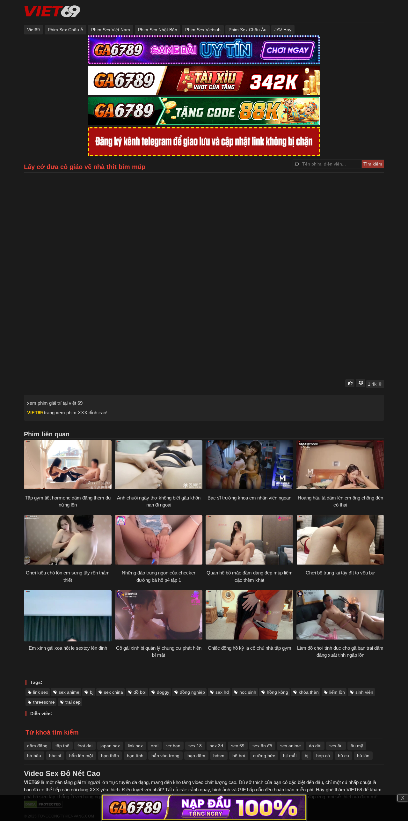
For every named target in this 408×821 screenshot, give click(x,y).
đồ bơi (140, 692)
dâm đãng (37, 745)
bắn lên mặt (81, 755)
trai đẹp (73, 702)
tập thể (62, 745)
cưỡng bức (264, 755)
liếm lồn (337, 692)
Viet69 (33, 29)
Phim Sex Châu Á (65, 29)
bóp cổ (323, 755)
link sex (40, 692)
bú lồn (363, 755)
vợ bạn (173, 745)
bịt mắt (290, 755)
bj (91, 692)
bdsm (218, 755)
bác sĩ (55, 755)
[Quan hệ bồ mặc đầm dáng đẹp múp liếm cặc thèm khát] (249, 540)
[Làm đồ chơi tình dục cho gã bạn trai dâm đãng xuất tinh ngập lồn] (340, 615)
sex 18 (195, 745)
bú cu (343, 755)
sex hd (222, 692)
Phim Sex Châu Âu (247, 29)
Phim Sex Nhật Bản (157, 29)
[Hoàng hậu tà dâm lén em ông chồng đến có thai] (340, 465)
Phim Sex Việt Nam (110, 29)
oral (154, 745)
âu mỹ (357, 745)
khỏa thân (309, 692)
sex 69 (237, 745)
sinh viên (364, 692)
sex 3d (216, 745)
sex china (113, 692)
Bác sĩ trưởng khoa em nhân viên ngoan (249, 497)
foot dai (84, 745)
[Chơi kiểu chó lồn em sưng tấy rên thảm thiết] (68, 540)
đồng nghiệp (192, 692)
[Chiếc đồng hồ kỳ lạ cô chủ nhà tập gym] (249, 615)
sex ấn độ (262, 745)
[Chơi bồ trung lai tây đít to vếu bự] (340, 540)
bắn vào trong (165, 755)
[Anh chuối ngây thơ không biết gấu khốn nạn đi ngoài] (158, 465)
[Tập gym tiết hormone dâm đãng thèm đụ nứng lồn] (68, 465)
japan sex (110, 745)
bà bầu (34, 755)
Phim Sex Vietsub (203, 29)
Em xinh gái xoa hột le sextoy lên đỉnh (68, 648)
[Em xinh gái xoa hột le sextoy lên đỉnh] (68, 615)
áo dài (315, 745)
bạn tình (135, 755)
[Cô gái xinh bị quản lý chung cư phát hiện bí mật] (158, 615)
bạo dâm (196, 755)
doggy (163, 692)
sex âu (336, 745)
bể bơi (238, 755)
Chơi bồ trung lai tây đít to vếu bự (340, 572)
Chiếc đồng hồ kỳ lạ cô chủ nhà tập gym (249, 648)
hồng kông (277, 692)
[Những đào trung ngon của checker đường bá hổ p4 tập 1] (158, 540)
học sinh (247, 692)
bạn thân (110, 755)
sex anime (69, 692)
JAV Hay (282, 29)
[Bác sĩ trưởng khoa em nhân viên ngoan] (249, 465)
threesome (44, 702)
